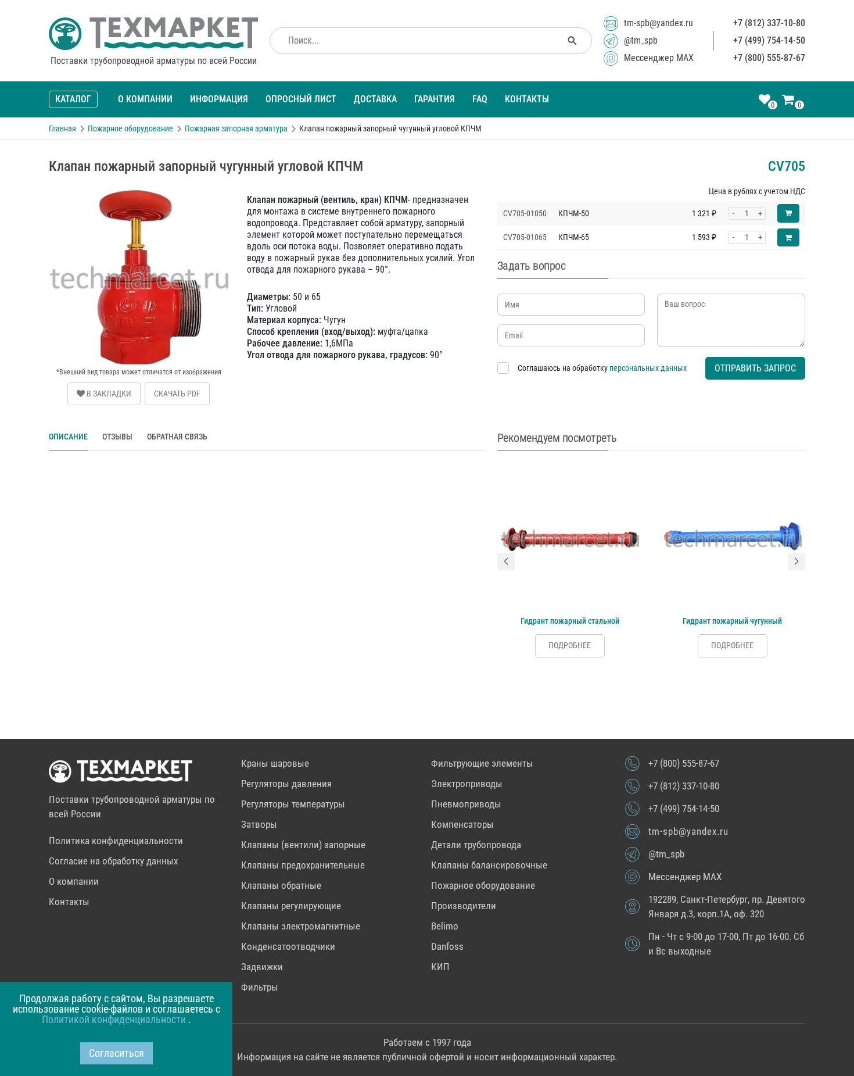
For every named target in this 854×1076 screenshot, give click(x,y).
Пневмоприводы (466, 804)
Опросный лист (300, 99)
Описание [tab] (68, 436)
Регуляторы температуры (293, 804)
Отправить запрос (755, 368)
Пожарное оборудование (483, 885)
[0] (764, 100)
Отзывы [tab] (117, 436)
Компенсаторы (462, 824)
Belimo (444, 926)
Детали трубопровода (476, 844)
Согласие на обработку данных (113, 861)
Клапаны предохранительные (303, 865)
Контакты (527, 99)
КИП (440, 967)
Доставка (375, 99)
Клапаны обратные (281, 885)
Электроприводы (467, 783)
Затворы (259, 824)
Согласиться (116, 1053)
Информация (219, 99)
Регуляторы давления (286, 783)
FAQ (479, 99)
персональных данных (648, 368)
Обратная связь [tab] (177, 436)
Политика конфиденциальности (116, 840)
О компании (145, 99)
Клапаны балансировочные (489, 865)
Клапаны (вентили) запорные (303, 844)
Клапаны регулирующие (291, 905)
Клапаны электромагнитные (300, 926)
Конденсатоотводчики (288, 946)
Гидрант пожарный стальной (570, 620)
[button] (506, 561)
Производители (463, 905)
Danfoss (447, 946)
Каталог (73, 99)
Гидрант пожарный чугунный (732, 620)
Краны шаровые (275, 763)
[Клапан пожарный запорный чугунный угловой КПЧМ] (139, 191)
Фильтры (259, 987)
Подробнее (569, 645)
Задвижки (262, 967)
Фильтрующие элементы (482, 763)
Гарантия (434, 99)
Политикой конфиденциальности (115, 1019)
